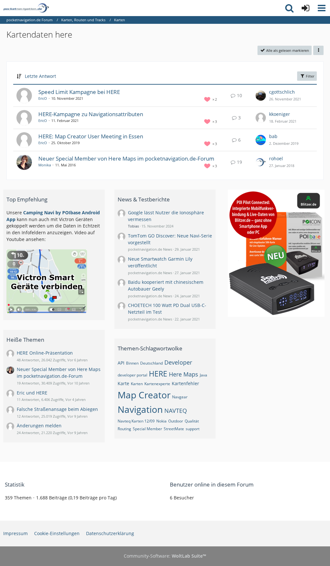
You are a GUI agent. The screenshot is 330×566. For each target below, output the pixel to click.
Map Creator (144, 395)
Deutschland (151, 363)
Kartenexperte (157, 383)
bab (273, 136)
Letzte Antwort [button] (40, 76)
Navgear (180, 397)
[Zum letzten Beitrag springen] (261, 95)
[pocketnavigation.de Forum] (26, 8)
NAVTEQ (175, 410)
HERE (158, 373)
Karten (137, 383)
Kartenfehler (185, 383)
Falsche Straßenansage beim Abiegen (57, 409)
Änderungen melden (39, 425)
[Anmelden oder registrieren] (305, 8)
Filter (309, 76)
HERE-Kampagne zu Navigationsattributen (90, 114)
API (121, 363)
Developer (178, 362)
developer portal (132, 375)
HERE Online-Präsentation (45, 353)
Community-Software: (165, 556)
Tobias (133, 226)
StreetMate (174, 428)
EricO (42, 98)
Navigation (140, 409)
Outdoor (175, 421)
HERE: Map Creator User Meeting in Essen (90, 136)
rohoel (276, 158)
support (192, 428)
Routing (124, 428)
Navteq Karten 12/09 (136, 421)
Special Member (147, 428)
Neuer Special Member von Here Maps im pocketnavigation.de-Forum (126, 158)
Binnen (132, 363)
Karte (123, 383)
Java (203, 375)
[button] (321, 8)
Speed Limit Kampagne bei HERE (79, 92)
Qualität (192, 421)
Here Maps (183, 374)
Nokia (161, 421)
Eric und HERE (32, 393)
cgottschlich (282, 92)
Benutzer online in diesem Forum (212, 484)
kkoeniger (279, 114)
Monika (44, 164)
